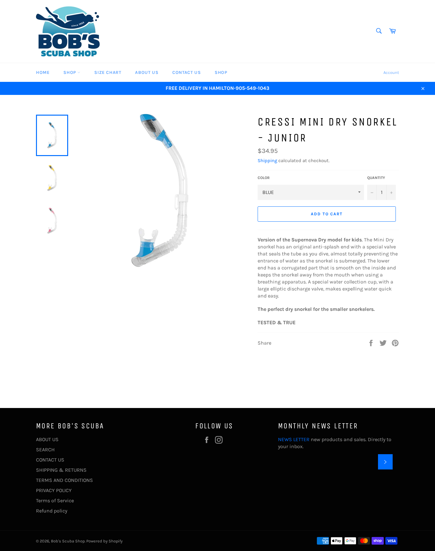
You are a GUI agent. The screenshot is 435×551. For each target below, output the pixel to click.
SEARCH (45, 450)
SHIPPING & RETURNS (61, 470)
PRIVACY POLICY (54, 490)
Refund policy (51, 511)
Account (391, 72)
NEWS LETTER (294, 439)
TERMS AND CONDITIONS (64, 480)
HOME (42, 72)
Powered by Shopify (104, 541)
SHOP (70, 72)
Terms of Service (55, 500)
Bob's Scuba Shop (68, 541)
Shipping (267, 160)
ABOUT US (146, 72)
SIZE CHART (107, 72)
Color (264, 177)
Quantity (376, 177)
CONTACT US (186, 72)
